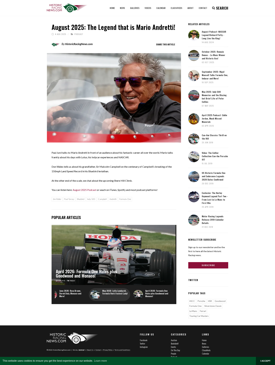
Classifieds (206, 350)
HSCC (192, 301)
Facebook (143, 340)
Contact (98, 350)
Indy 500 (91, 199)
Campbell (102, 199)
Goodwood (220, 301)
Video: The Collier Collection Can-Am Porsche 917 (215, 156)
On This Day (175, 350)
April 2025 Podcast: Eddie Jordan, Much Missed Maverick (214, 118)
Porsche (201, 301)
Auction (174, 340)
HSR (210, 301)
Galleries (205, 346)
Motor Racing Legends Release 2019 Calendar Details (213, 220)
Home (204, 340)
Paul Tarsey (69, 199)
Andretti (112, 199)
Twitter (142, 343)
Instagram (144, 346)
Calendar (205, 353)
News (204, 343)
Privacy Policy (108, 350)
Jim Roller (57, 199)
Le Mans (193, 311)
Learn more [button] (100, 360)
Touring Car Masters (198, 316)
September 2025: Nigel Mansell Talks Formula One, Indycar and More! (215, 75)
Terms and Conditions (122, 350)
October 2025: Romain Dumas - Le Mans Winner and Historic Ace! (213, 55)
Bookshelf (174, 343)
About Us (90, 350)
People (173, 353)
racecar (81, 350)
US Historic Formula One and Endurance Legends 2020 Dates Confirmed (213, 176)
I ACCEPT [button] (265, 361)
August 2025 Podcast (85, 189)
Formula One (125, 199)
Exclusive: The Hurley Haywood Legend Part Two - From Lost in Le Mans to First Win (215, 198)
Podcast (78, 34)
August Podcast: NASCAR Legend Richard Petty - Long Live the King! (214, 35)
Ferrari (203, 311)
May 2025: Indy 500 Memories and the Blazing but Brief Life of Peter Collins (214, 96)
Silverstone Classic (213, 306)
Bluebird (80, 199)
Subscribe (208, 265)
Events (173, 346)
